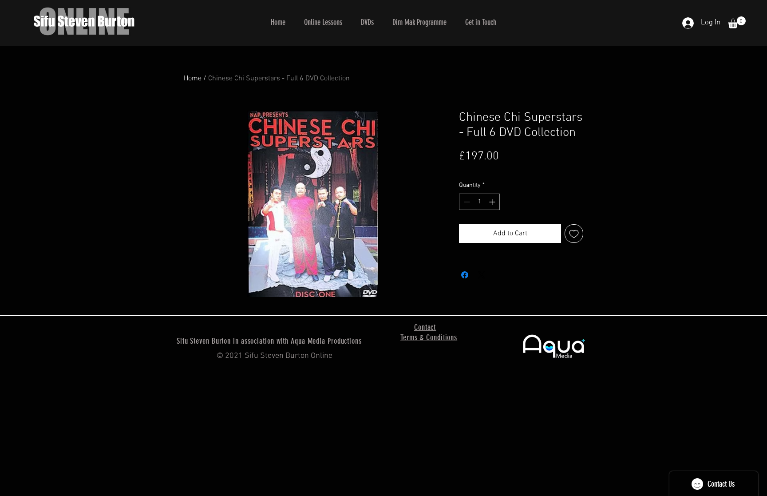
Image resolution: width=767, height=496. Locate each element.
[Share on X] (481, 275)
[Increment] (492, 202)
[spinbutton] (479, 202)
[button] (323, 22)
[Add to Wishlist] (574, 233)
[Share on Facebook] (464, 275)
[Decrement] (465, 202)
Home (193, 78)
